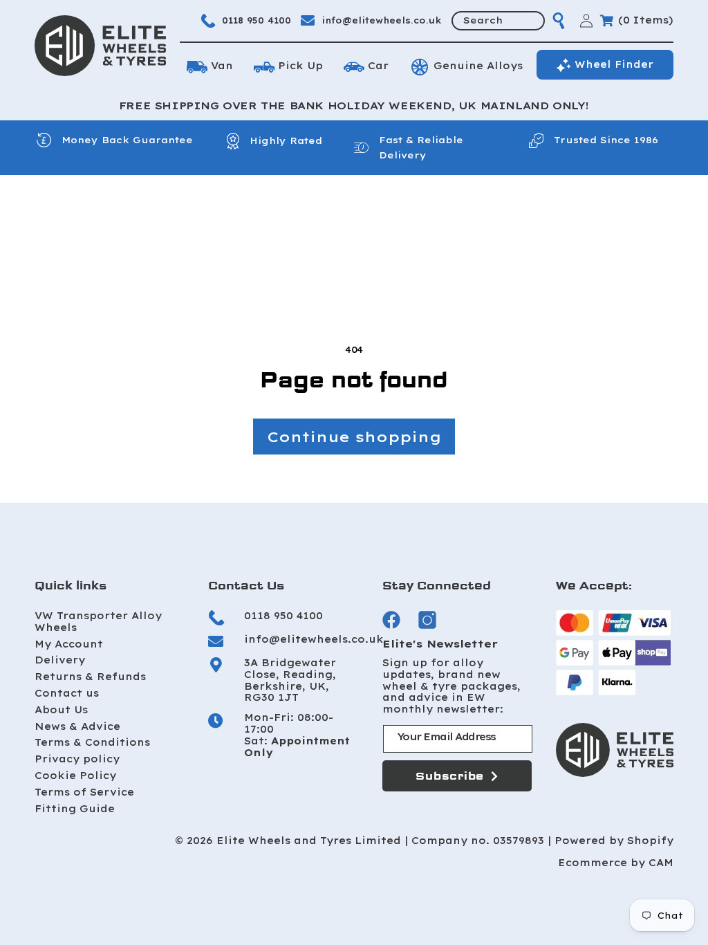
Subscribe (450, 775)
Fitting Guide (75, 808)
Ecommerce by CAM (615, 863)
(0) (645, 20)
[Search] (558, 20)
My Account (69, 644)
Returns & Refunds (90, 676)
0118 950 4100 (256, 20)
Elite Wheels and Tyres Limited (308, 841)
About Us (61, 710)
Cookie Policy (75, 775)
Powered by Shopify (614, 841)
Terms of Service (84, 792)
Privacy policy (77, 759)
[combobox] (498, 20)
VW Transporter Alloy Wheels (98, 621)
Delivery (60, 660)
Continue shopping (354, 437)
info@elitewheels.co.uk (382, 20)
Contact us (67, 693)
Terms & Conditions (92, 742)
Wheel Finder (614, 64)
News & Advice (77, 726)
